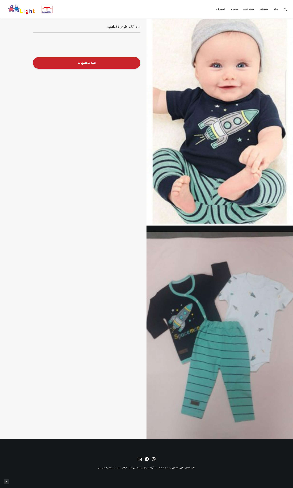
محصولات (264, 9)
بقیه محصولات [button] (86, 62)
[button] (285, 9)
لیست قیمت (248, 9)
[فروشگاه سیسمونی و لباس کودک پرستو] (30, 9)
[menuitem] (275, 9)
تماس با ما (220, 9)
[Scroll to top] (6, 481)
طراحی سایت (121, 468)
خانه (276, 9)
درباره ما (234, 9)
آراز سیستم (103, 468)
